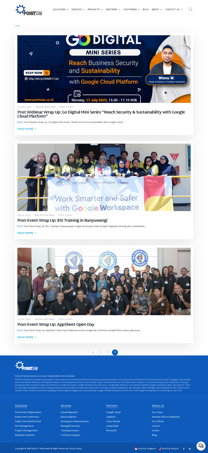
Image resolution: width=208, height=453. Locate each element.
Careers (156, 426)
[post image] (104, 69)
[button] (190, 10)
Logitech (111, 417)
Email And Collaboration (28, 412)
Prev (93, 352)
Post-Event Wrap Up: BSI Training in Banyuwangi (62, 220)
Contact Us (172, 10)
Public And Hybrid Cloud (28, 422)
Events (155, 431)
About (155, 10)
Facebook (184, 449)
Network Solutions (25, 435)
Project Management (26, 431)
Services (77, 10)
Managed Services (70, 426)
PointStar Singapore (147, 448)
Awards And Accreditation (166, 417)
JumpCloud (112, 426)
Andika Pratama (45, 107)
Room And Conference (27, 417)
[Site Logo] (28, 9)
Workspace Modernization (75, 422)
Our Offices (158, 422)
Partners (111, 10)
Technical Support (70, 435)
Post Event (67, 107)
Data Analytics (68, 417)
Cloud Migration (69, 412)
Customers (130, 10)
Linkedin (189, 449)
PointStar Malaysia (170, 448)
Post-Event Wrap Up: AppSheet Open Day (55, 325)
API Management (24, 426)
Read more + (27, 129)
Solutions (59, 10)
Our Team (157, 412)
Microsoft (111, 431)
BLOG (20, 122)
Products (94, 10)
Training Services (70, 431)
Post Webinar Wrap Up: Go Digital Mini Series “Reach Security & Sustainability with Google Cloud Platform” (101, 114)
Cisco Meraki (113, 422)
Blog (146, 10)
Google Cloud (113, 412)
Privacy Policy (75, 449)
